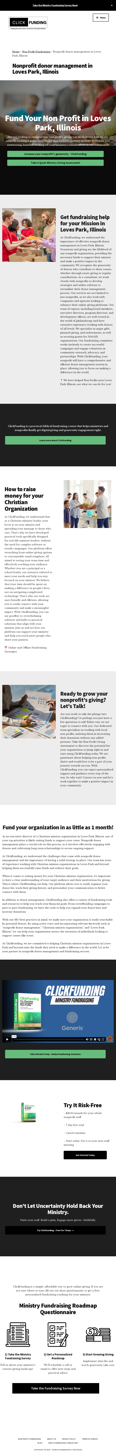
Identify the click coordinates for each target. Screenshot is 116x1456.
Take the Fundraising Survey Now (55, 1388)
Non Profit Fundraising (36, 51)
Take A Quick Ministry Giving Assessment (55, 162)
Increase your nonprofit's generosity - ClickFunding (55, 154)
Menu (103, 17)
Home (16, 51)
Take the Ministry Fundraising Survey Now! (55, 5)
